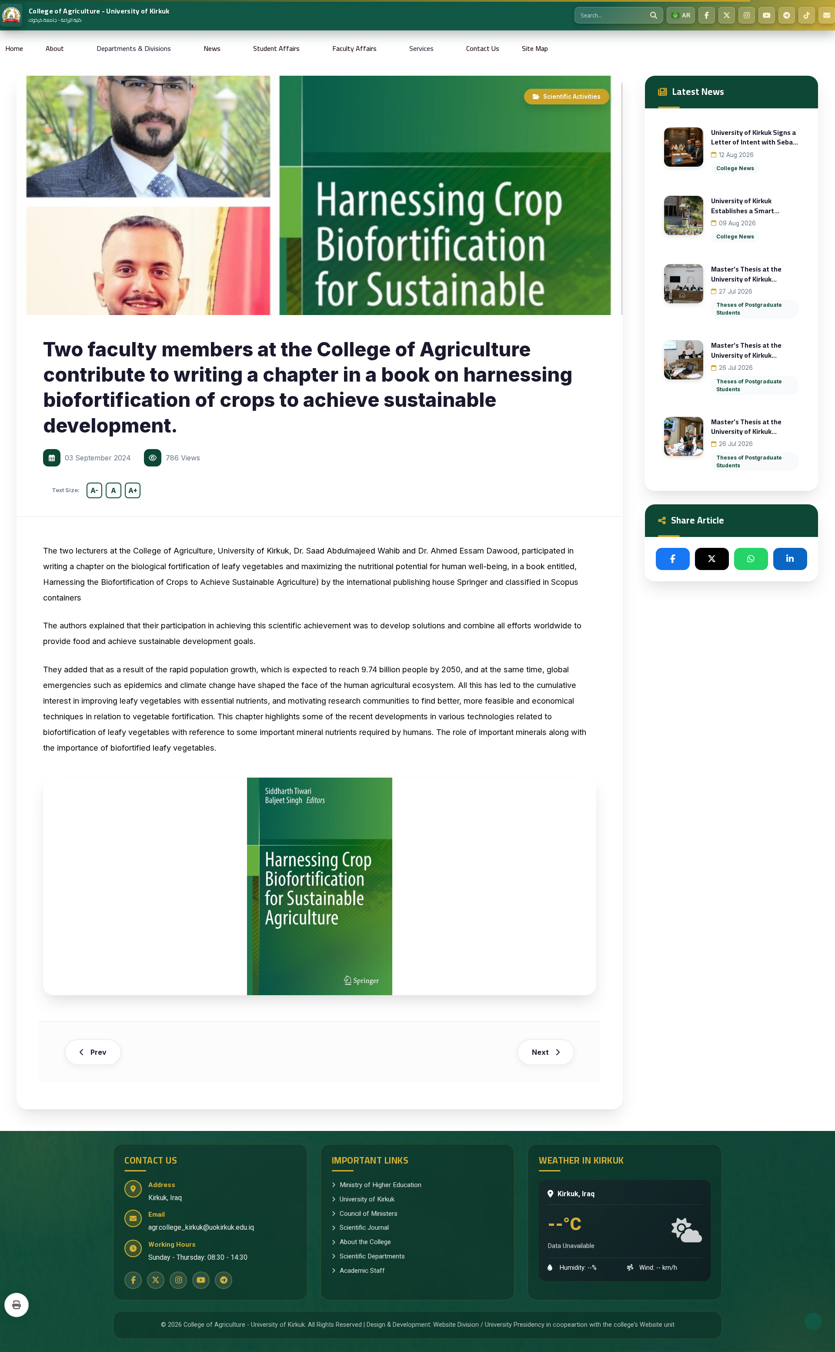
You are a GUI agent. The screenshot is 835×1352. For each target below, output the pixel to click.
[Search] (654, 15)
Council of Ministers (368, 1214)
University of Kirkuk (367, 1199)
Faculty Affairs (354, 48)
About (55, 48)
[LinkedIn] (790, 559)
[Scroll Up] (813, 1321)
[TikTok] (806, 15)
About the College (365, 1242)
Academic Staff (362, 1271)
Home (14, 48)
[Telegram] (786, 15)
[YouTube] (766, 15)
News (212, 48)
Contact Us (482, 48)
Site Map (535, 48)
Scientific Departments (372, 1256)
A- (94, 490)
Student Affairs (276, 48)
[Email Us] (826, 15)
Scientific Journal (364, 1227)
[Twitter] (726, 15)
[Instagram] (746, 15)
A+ (132, 490)
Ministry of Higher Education (380, 1185)
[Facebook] (706, 15)
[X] (712, 559)
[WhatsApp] (751, 559)
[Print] (16, 1305)
